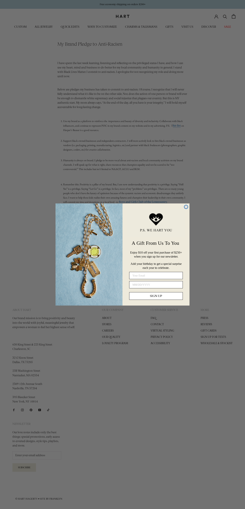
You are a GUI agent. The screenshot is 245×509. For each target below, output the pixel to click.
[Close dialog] (186, 207)
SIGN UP (156, 296)
